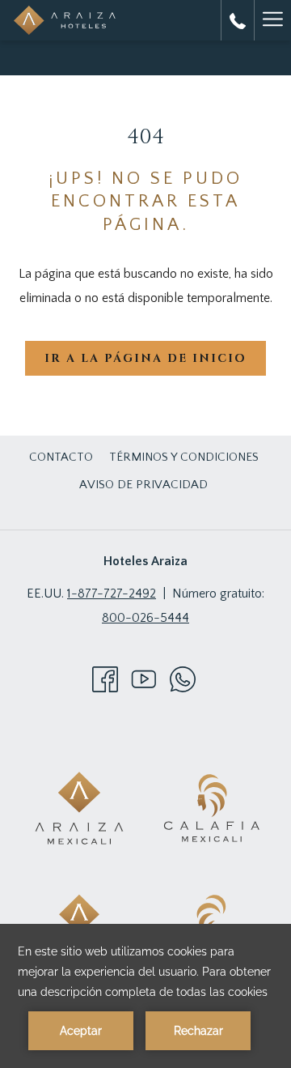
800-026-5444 (145, 618)
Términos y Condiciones (184, 457)
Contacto (61, 457)
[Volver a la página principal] (64, 20)
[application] (145, 996)
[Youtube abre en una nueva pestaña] (144, 678)
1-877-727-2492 (111, 593)
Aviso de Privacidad (143, 484)
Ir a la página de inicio (145, 358)
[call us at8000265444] (238, 20)
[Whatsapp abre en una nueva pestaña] (183, 678)
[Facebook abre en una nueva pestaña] (105, 678)
